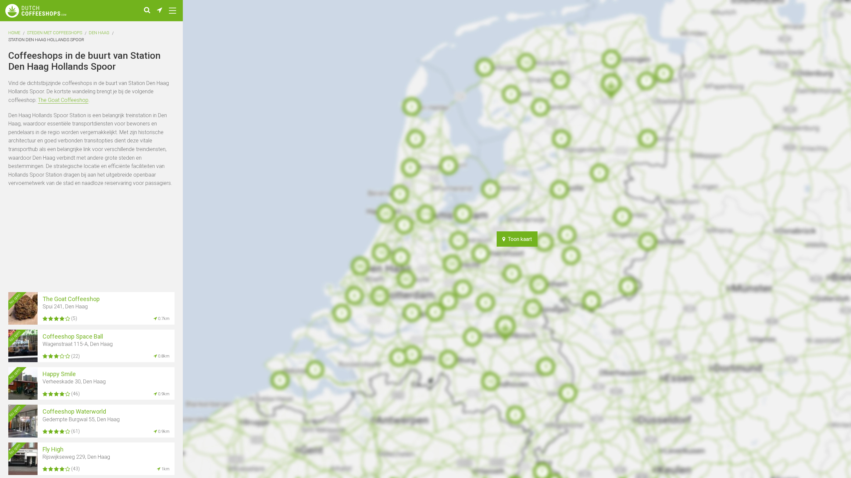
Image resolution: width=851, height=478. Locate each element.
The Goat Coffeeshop (63, 100)
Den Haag (99, 32)
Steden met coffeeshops (54, 32)
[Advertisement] (828, 239)
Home (14, 32)
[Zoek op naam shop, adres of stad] (147, 10)
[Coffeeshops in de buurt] (160, 10)
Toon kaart (518, 239)
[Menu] (173, 10)
